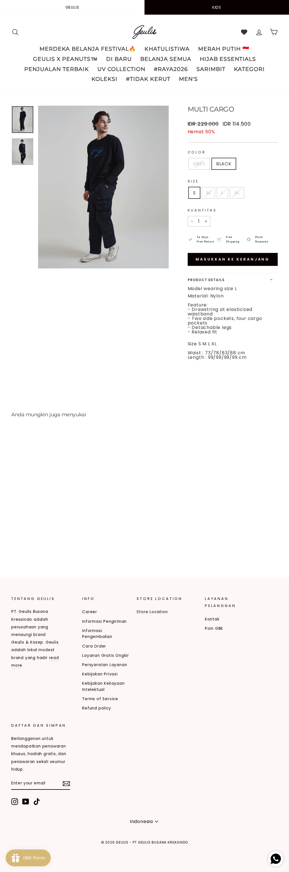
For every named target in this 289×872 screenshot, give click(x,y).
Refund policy (96, 708)
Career (89, 612)
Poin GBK (214, 628)
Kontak (212, 619)
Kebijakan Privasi (100, 674)
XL (237, 193)
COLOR (197, 152)
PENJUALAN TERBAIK (56, 69)
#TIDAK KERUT (148, 79)
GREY (199, 164)
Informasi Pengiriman (104, 621)
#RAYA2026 (171, 69)
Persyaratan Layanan (104, 665)
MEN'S (188, 79)
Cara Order (94, 646)
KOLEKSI (104, 79)
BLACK (223, 164)
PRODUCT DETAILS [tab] (206, 279)
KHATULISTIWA (167, 49)
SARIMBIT (210, 69)
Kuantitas (202, 210)
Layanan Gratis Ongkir (105, 655)
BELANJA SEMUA (165, 59)
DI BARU (119, 59)
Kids (216, 7)
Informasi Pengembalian (97, 634)
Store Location (152, 612)
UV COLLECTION (121, 69)
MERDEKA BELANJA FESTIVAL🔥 (88, 49)
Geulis (72, 7)
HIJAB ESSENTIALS (228, 59)
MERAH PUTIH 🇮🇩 (223, 49)
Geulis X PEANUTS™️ (65, 59)
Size (193, 181)
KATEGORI (249, 69)
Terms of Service (100, 699)
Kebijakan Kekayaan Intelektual (103, 686)
